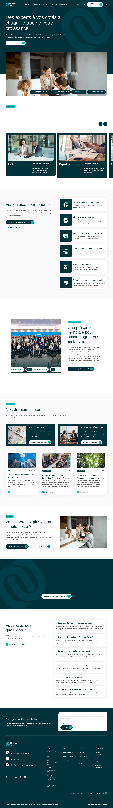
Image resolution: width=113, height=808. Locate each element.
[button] (26, 4)
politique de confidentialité (95, 721)
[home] (10, 4)
